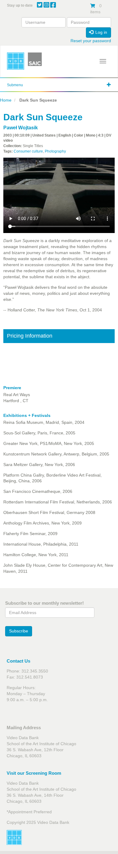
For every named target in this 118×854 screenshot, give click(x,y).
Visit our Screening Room (34, 773)
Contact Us (18, 660)
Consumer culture (28, 151)
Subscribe (18, 631)
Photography (55, 151)
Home (5, 100)
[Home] (15, 61)
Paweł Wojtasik (20, 127)
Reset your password (90, 40)
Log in (100, 32)
